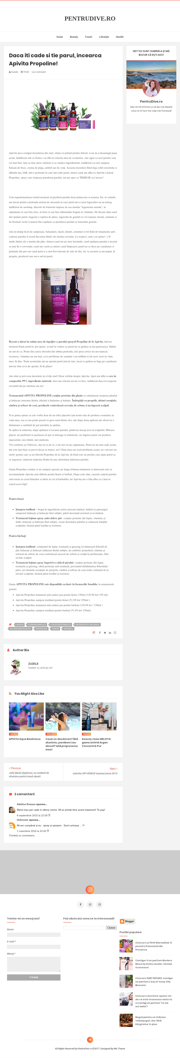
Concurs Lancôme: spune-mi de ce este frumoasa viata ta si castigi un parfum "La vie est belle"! (153, 1001)
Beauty (74, 36)
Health (120, 36)
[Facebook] (161, 116)
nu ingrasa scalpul (20, 629)
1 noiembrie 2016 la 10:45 (32, 831)
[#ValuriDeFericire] (151, 116)
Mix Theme (119, 1048)
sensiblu (68, 629)
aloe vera (51, 734)
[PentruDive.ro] (156, 116)
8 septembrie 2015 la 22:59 (32, 815)
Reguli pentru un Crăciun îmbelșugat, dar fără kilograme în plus (150, 1020)
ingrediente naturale (87, 625)
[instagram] (90, 904)
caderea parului (37, 625)
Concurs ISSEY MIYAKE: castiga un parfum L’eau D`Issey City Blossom (154, 981)
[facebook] (80, 904)
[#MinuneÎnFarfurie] (146, 116)
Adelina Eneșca (26, 804)
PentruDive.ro (90, 18)
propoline (41, 629)
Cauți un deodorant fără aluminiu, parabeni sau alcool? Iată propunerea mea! (62, 744)
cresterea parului (61, 625)
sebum (55, 629)
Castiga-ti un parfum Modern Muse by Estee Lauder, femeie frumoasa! (153, 964)
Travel (88, 36)
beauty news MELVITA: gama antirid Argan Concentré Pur (96, 742)
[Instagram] (141, 116)
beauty (86, 734)
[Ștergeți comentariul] (49, 815)
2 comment (40, 72)
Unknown (23, 819)
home (60, 36)
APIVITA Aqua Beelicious (25, 739)
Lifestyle (104, 36)
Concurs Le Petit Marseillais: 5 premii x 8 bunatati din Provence (153, 946)
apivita (19, 625)
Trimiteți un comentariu (21, 835)
